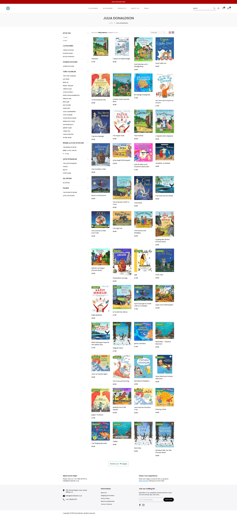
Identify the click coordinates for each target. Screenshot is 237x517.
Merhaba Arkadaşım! (142, 381)
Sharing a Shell (160, 409)
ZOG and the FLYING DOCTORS (98, 232)
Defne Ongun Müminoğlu (71, 95)
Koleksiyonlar (68, 53)
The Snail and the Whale (164, 196)
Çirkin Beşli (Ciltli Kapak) (121, 160)
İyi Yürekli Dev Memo (120, 312)
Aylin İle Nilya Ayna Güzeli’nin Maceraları (141, 165)
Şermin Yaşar (67, 128)
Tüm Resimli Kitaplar (69, 147)
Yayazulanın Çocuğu (120, 278)
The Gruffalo (138, 136)
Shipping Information (107, 496)
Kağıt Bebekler (96, 315)
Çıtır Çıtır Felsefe (69, 196)
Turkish (65, 37)
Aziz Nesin (66, 79)
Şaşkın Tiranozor (97, 415)
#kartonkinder (143, 481)
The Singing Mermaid (99, 443)
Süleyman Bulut (68, 124)
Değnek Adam (118, 348)
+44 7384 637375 (79, 479)
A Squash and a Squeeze (164, 136)
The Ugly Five (117, 228)
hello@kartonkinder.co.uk (71, 481)
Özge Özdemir (67, 115)
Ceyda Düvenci (68, 92)
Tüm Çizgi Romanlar (70, 163)
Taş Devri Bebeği (97, 136)
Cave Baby (138, 203)
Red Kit (65, 170)
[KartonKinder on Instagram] (143, 505)
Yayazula (94, 59)
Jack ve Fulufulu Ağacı (99, 374)
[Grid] (170, 32)
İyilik (135, 275)
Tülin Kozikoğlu (68, 134)
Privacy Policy (105, 498)
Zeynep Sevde (67, 137)
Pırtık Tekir (159, 275)
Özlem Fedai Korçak (69, 118)
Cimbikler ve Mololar (162, 163)
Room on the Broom (98, 195)
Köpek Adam (67, 173)
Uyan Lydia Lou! (160, 63)
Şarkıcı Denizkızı (140, 343)
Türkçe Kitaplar (68, 50)
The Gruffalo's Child (98, 169)
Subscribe (168, 499)
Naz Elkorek (67, 105)
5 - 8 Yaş (66, 154)
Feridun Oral (67, 99)
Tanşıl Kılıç (66, 131)
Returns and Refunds (107, 501)
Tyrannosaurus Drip (98, 100)
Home (111, 23)
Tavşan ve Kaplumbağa (121, 59)
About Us (104, 493)
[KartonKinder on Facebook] (140, 505)
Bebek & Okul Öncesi (69, 150)
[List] (173, 32)
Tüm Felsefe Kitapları (70, 192)
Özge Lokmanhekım (69, 112)
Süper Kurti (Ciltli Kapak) (164, 305)
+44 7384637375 (71, 499)
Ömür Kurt (66, 108)
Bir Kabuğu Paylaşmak (142, 95)
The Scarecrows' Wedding (140, 232)
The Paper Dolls (118, 136)
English (65, 40)
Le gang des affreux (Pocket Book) (162, 240)
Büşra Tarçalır (68, 86)
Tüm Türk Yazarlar (69, 76)
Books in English (68, 57)
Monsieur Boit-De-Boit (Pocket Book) (163, 451)
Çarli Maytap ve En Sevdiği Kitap (141, 65)
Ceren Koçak (67, 89)
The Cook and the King (121, 381)
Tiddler (115, 441)
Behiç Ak (65, 82)
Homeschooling (68, 66)
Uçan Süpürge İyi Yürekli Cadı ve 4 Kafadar (142, 305)
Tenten (65, 167)
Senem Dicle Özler (69, 121)
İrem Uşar (66, 102)
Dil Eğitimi (66, 183)
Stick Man (137, 448)
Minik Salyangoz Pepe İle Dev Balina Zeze (100, 343)
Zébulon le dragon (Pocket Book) (98, 269)
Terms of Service (106, 504)
